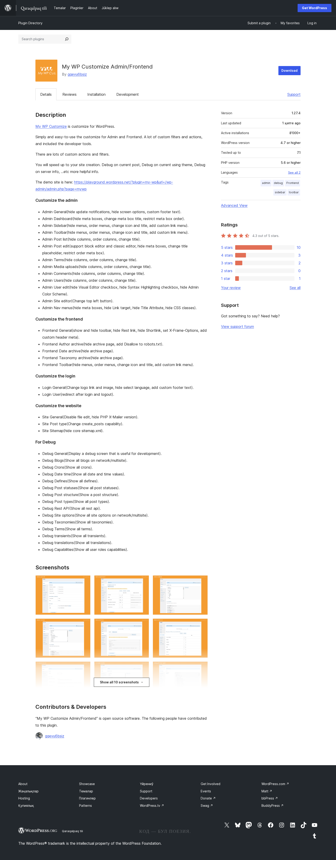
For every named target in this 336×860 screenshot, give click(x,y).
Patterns (85, 805)
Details (46, 94)
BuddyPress (272, 805)
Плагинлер (87, 798)
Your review (231, 287)
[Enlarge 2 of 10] (143, 581)
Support (294, 94)
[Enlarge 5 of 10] (143, 624)
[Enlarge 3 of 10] (201, 581)
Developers (149, 798)
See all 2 (294, 172)
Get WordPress (314, 8)
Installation (96, 94)
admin (266, 183)
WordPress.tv (152, 805)
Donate (208, 798)
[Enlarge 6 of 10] (201, 624)
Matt (266, 791)
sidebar (280, 192)
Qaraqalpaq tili (72, 831)
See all (295, 287)
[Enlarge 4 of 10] (84, 624)
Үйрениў (146, 784)
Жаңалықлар (28, 791)
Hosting (24, 798)
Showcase (87, 784)
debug (278, 183)
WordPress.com (275, 784)
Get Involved (210, 784)
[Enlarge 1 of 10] (84, 581)
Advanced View (234, 205)
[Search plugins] (66, 39)
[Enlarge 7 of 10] (84, 667)
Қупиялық (26, 805)
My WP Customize (51, 126)
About (22, 784)
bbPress (269, 798)
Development (127, 94)
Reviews (69, 94)
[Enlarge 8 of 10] (143, 667)
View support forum (237, 326)
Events (206, 791)
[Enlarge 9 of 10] (201, 667)
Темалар (86, 791)
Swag (207, 805)
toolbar (294, 192)
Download (289, 70)
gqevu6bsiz (77, 74)
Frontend (292, 183)
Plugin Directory (30, 23)
